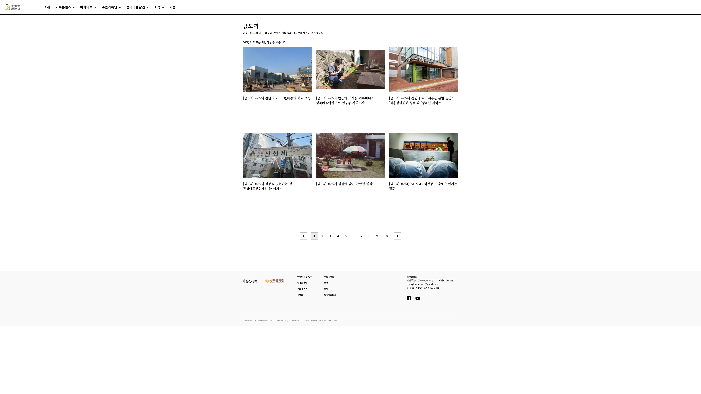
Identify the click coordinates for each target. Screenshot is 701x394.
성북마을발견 (330, 294)
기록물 (300, 294)
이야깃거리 (302, 282)
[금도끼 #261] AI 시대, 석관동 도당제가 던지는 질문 (423, 186)
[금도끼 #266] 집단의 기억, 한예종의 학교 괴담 (277, 98)
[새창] (250, 280)
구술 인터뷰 (302, 288)
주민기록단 (329, 276)
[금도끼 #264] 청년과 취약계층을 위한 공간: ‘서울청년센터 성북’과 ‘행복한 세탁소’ (421, 100)
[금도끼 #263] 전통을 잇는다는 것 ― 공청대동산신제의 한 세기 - (269, 186)
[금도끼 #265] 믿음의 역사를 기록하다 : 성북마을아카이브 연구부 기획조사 (344, 100)
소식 (326, 288)
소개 (326, 282)
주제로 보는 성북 (304, 276)
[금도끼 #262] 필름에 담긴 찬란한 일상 (344, 183)
